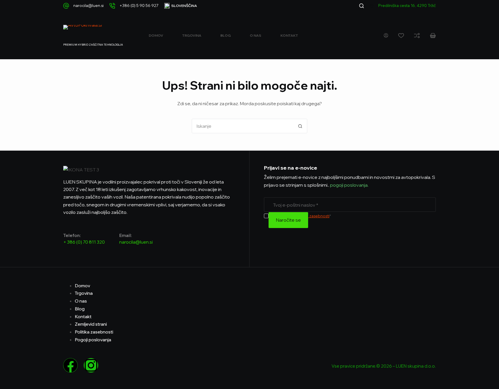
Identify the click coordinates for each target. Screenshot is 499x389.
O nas (255, 35)
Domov (156, 35)
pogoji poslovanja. (348, 185)
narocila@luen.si (88, 5)
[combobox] (242, 126)
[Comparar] (417, 35)
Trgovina (191, 35)
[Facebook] (70, 365)
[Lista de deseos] (401, 35)
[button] (180, 6)
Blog (225, 35)
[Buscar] (361, 5)
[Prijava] (386, 35)
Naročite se (288, 220)
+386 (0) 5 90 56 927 (139, 5)
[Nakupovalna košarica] (433, 35)
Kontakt (289, 35)
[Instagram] (91, 365)
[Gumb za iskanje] (300, 126)
